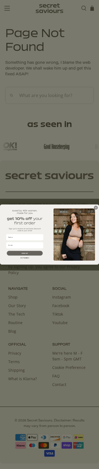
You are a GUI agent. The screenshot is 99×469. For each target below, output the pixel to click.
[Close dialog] (96, 207)
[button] (25, 253)
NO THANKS (25, 258)
